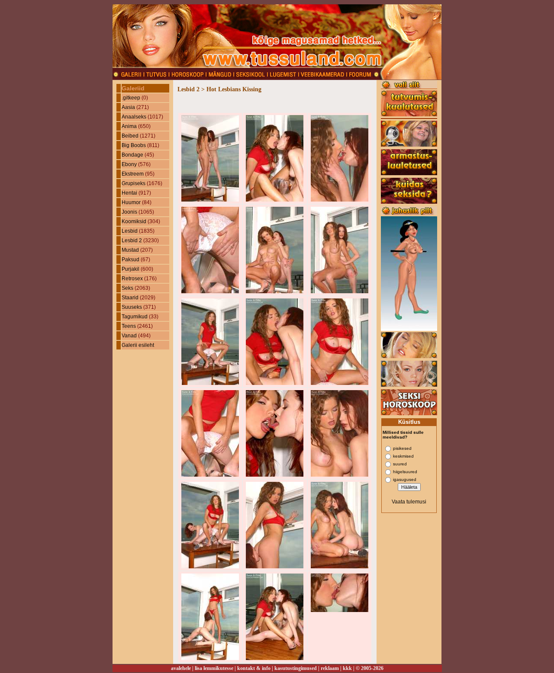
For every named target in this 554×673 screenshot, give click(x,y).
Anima (129, 126)
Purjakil (130, 269)
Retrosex (132, 279)
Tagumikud (135, 317)
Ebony (129, 164)
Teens (129, 326)
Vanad (129, 336)
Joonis (129, 212)
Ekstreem (133, 174)
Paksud (130, 259)
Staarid (130, 298)
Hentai (129, 193)
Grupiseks (133, 183)
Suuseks (132, 307)
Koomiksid (134, 221)
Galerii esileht (138, 345)
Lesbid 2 (132, 240)
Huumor (131, 202)
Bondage (132, 155)
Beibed (130, 136)
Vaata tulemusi (409, 502)
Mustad (130, 250)
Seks (127, 288)
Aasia (128, 107)
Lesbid (130, 231)
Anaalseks (134, 117)
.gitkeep (131, 98)
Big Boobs (134, 145)
